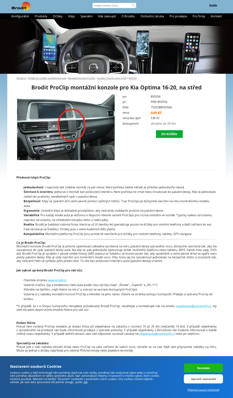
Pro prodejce (178, 16)
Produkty (41, 16)
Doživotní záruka (152, 16)
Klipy (71, 16)
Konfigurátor (20, 16)
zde (85, 382)
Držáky (58, 16)
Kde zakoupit (107, 16)
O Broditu (128, 16)
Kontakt (216, 16)
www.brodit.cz (57, 280)
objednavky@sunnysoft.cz (193, 306)
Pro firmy (199, 16)
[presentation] (23, 127)
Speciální (86, 16)
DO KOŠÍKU (169, 134)
